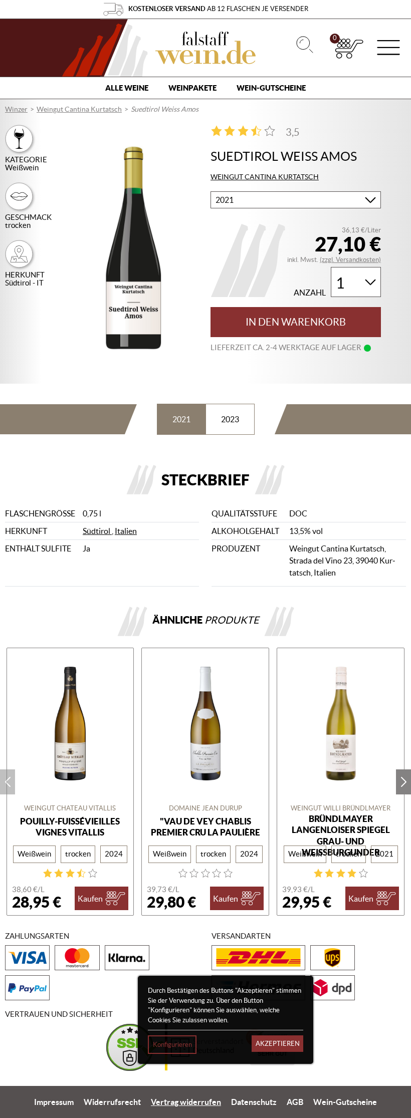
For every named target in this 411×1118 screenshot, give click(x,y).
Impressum (54, 1101)
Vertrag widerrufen (186, 1101)
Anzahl (310, 293)
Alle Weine (126, 88)
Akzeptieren (278, 1043)
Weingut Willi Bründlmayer (340, 808)
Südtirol (97, 530)
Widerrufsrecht (112, 1101)
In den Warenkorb (296, 322)
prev (7, 781)
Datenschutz (254, 1101)
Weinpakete (192, 88)
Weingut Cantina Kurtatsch (79, 109)
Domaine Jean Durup (205, 808)
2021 (181, 419)
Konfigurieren (172, 1044)
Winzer (16, 109)
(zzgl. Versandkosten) (350, 259)
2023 (230, 419)
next (403, 781)
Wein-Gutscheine (271, 88)
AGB (295, 1101)
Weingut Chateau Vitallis (70, 808)
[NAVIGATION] (388, 49)
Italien (126, 530)
